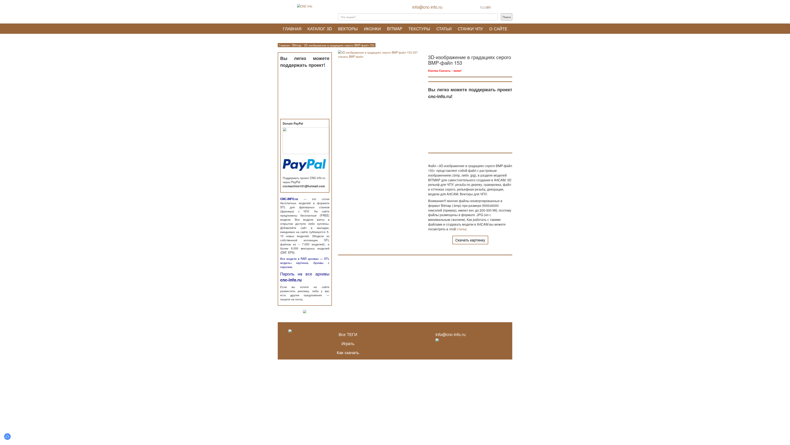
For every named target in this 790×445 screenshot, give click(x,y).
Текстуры (419, 29)
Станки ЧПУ (470, 29)
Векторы (348, 29)
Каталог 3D (320, 29)
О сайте (498, 29)
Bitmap (394, 29)
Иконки (372, 29)
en (488, 7)
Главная (292, 29)
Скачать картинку (470, 239)
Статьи (444, 29)
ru (482, 7)
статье (462, 229)
